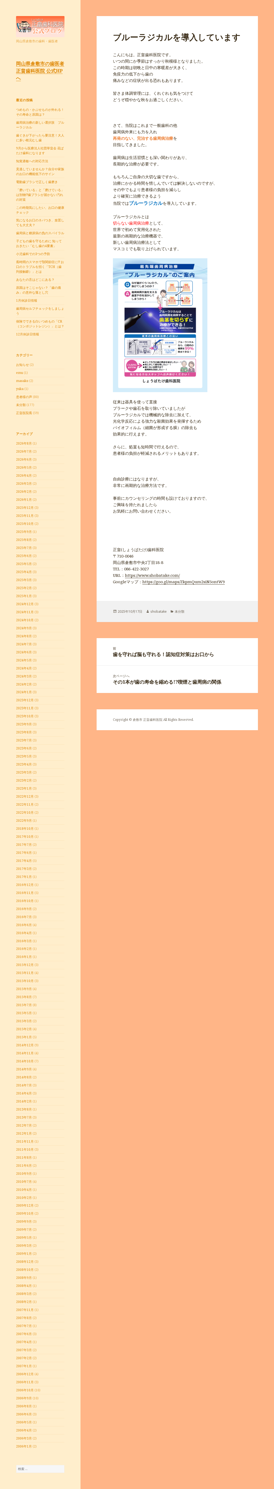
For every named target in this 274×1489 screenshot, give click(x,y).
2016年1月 (24, 956)
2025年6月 (24, 556)
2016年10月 (25, 901)
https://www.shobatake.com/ (152, 575)
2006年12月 (25, 1374)
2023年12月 (25, 700)
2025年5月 (24, 564)
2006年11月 (25, 1382)
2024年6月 (24, 652)
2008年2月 (24, 1301)
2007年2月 (24, 1358)
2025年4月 (24, 572)
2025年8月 (24, 539)
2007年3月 (24, 1350)
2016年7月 (24, 917)
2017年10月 (25, 836)
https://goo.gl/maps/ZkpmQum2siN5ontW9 (183, 581)
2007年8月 (24, 1318)
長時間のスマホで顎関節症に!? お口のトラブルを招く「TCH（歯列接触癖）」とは (40, 267)
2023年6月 (24, 748)
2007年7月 (24, 1326)
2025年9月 (24, 531)
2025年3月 (24, 580)
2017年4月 (24, 860)
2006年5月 (24, 1422)
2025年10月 (25, 523)
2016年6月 (24, 925)
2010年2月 (24, 1197)
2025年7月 (24, 547)
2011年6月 (24, 1165)
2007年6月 (24, 1334)
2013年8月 (24, 1109)
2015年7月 (24, 1005)
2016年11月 (25, 893)
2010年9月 (24, 1173)
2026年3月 (24, 483)
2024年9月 (24, 628)
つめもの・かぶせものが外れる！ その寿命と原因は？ (40, 112)
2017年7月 (24, 844)
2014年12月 (25, 1045)
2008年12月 (25, 1261)
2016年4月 (24, 933)
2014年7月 (24, 1085)
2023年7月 (24, 740)
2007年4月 (24, 1342)
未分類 (21, 405)
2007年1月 (24, 1366)
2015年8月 (24, 997)
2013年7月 (24, 1117)
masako (22, 380)
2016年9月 (24, 909)
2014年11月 (25, 1053)
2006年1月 (24, 1446)
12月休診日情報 (27, 334)
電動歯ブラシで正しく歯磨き (37, 182)
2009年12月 (25, 1205)
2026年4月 (24, 475)
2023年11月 (25, 708)
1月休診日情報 (26, 300)
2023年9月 (24, 724)
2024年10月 (25, 620)
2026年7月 (24, 451)
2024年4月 (24, 668)
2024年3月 (24, 676)
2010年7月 (24, 1181)
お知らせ (22, 364)
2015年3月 (24, 1021)
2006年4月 (24, 1430)
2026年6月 (24, 459)
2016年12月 (25, 884)
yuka (20, 389)
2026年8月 (24, 443)
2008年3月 (24, 1293)
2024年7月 (24, 644)
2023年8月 (24, 732)
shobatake (158, 611)
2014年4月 (24, 1093)
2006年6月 (24, 1414)
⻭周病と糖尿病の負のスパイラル (40, 233)
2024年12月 (25, 604)
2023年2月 (24, 780)
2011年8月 (24, 1157)
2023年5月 (24, 756)
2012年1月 (24, 1133)
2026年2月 (24, 491)
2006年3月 (24, 1438)
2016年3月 (24, 941)
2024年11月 (25, 612)
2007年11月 (25, 1310)
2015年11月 (25, 973)
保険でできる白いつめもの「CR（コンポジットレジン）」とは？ (40, 323)
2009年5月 (24, 1237)
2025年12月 (25, 507)
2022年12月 (25, 796)
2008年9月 (24, 1277)
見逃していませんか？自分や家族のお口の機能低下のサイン (40, 171)
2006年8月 (24, 1406)
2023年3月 (24, 772)
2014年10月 (25, 1061)
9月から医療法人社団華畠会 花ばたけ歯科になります (40, 150)
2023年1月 (24, 788)
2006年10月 (25, 1390)
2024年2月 (24, 684)
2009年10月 (25, 1213)
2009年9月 (24, 1221)
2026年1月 (24, 499)
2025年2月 (24, 588)
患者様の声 (24, 397)
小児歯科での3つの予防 (33, 254)
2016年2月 (24, 948)
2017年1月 (24, 876)
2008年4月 (24, 1285)
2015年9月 (24, 989)
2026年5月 (24, 467)
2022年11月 (25, 804)
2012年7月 (24, 1125)
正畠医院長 (24, 413)
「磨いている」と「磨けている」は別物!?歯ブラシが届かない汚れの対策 (40, 195)
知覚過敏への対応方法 (32, 161)
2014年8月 (24, 1077)
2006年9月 (24, 1398)
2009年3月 (24, 1245)
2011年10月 (25, 1149)
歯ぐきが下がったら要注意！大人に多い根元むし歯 (40, 137)
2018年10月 (25, 828)
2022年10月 (25, 812)
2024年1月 (24, 692)
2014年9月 (24, 1069)
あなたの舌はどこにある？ (35, 279)
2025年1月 (24, 596)
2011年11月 (25, 1141)
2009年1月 (24, 1253)
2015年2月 (24, 1029)
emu (19, 372)
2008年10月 (25, 1269)
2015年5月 (24, 1013)
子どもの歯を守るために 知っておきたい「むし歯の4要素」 (39, 243)
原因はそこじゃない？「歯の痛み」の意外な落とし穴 (38, 290)
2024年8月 (24, 636)
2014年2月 (24, 1101)
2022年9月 (24, 820)
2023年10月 (25, 716)
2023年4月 (24, 764)
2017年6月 (24, 852)
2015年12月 (25, 965)
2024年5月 (24, 660)
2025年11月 (25, 515)
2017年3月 (24, 868)
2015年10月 (25, 981)
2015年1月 (24, 1037)
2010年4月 (24, 1189)
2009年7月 (24, 1229)
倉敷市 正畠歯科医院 (147, 719)
